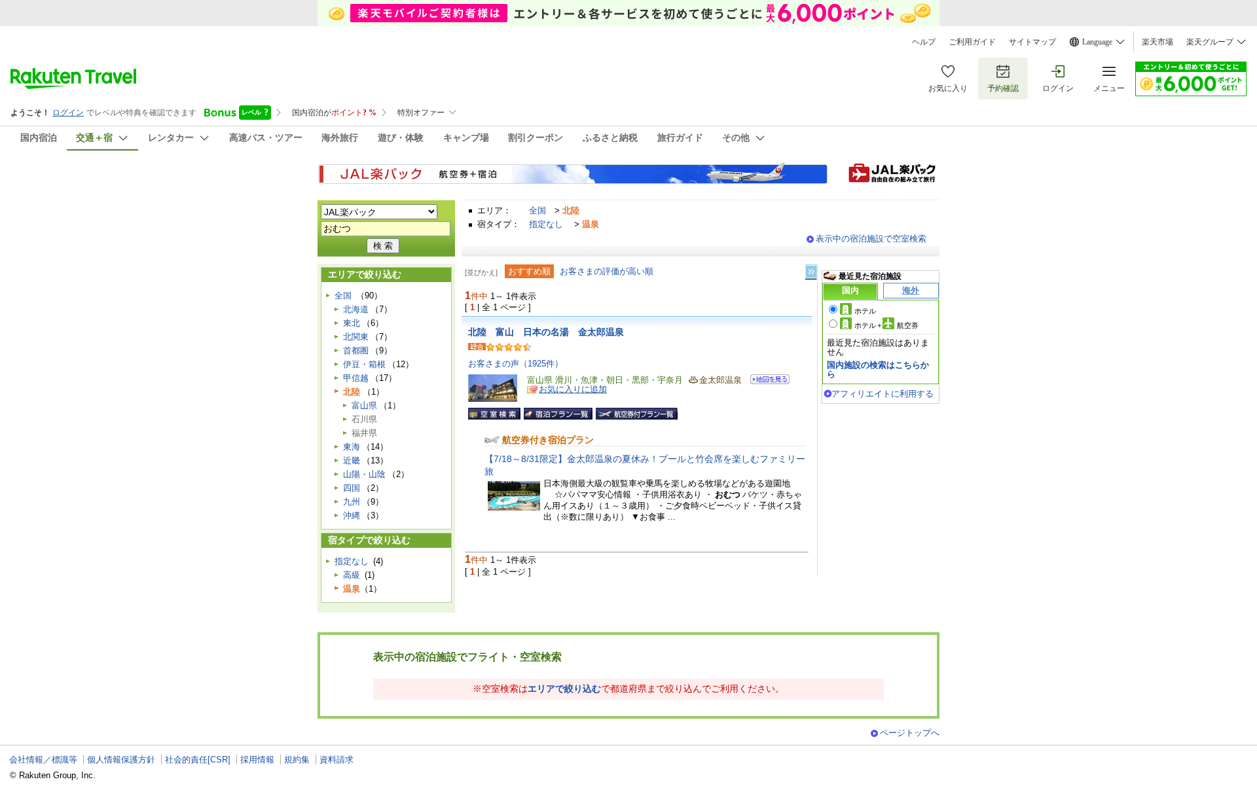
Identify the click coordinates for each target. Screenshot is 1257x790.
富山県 (364, 405)
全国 (537, 210)
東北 (351, 323)
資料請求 (336, 759)
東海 (351, 447)
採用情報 (257, 759)
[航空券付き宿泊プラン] (637, 414)
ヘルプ (924, 41)
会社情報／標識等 (43, 759)
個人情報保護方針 (121, 759)
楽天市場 (1157, 41)
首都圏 (356, 350)
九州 (351, 502)
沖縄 (351, 515)
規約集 (297, 759)
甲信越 (356, 378)
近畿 (351, 460)
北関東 (356, 337)
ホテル (865, 311)
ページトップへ (909, 733)
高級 (351, 575)
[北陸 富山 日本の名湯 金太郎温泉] (766, 381)
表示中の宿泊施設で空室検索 (871, 238)
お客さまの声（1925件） (515, 363)
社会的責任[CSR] (197, 759)
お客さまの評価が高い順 (606, 271)
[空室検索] (494, 414)
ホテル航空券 (886, 325)
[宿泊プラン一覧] (558, 414)
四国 (351, 488)
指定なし (546, 224)
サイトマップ (1032, 41)
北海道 (356, 309)
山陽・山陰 (364, 474)
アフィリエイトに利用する (882, 394)
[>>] (811, 272)
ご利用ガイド (972, 41)
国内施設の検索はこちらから (878, 369)
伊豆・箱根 (364, 364)
